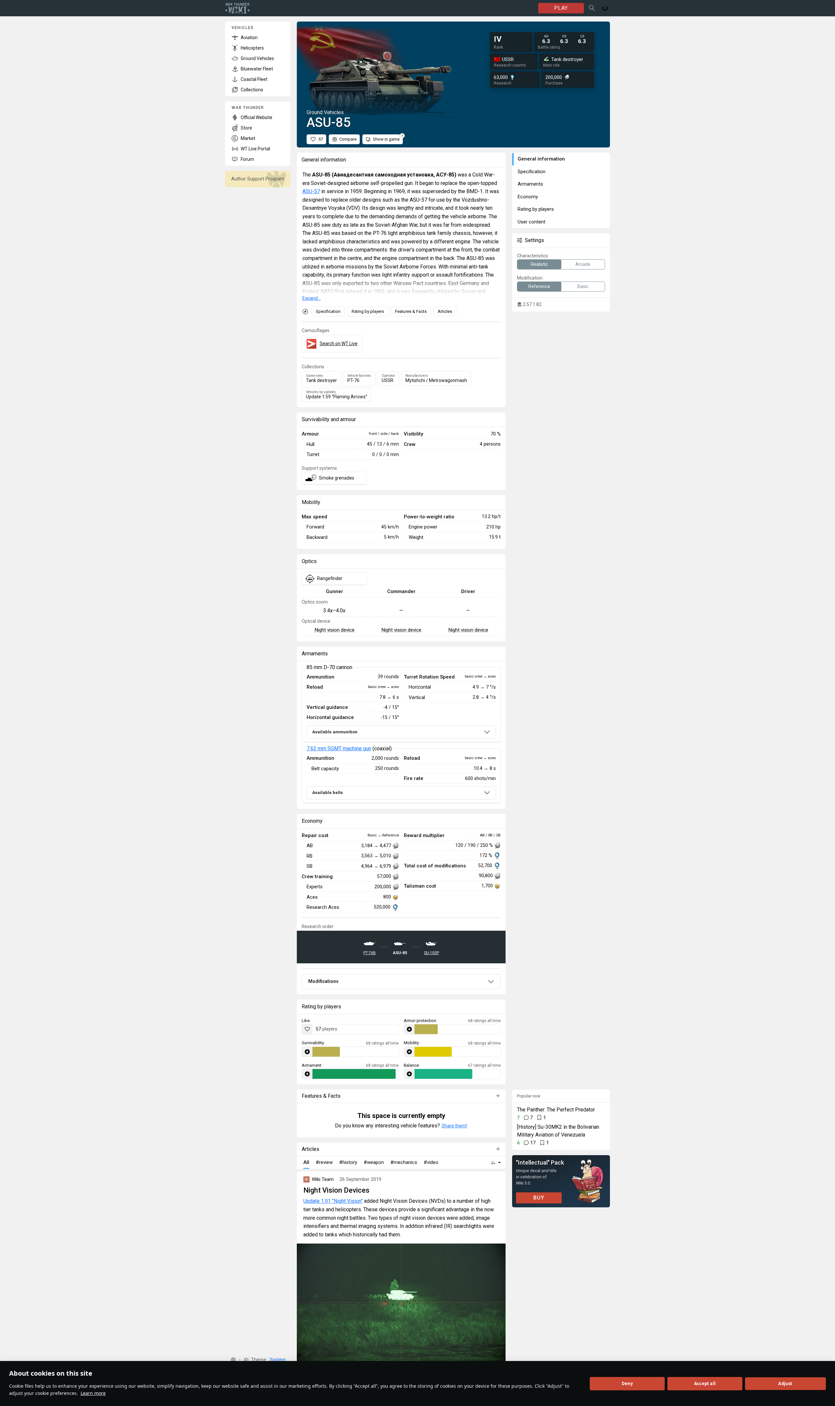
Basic (582, 286)
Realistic (539, 264)
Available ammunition (334, 731)
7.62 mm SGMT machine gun (339, 748)
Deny (627, 1383)
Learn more (93, 1393)
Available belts (327, 792)
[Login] (605, 8)
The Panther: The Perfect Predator (556, 1110)
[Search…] (592, 8)
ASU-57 (311, 191)
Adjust (785, 1383)
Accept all (705, 1383)
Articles (445, 311)
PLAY (561, 8)
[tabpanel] (401, 735)
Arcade (582, 264)
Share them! (454, 1125)
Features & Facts (411, 311)
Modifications (323, 981)
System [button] (278, 1360)
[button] (233, 1360)
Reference (539, 286)
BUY (538, 1198)
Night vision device (334, 630)
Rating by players (368, 311)
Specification (328, 311)
